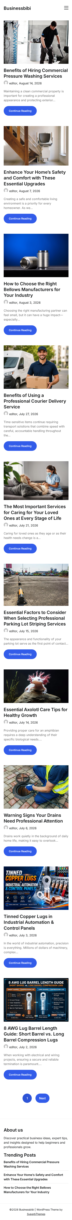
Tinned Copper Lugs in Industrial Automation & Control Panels (29, 922)
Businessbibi (17, 8)
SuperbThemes (36, 1214)
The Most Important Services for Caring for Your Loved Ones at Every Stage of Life (35, 512)
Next (42, 1098)
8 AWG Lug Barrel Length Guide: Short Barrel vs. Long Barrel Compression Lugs (34, 1034)
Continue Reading (20, 110)
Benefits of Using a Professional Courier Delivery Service (35, 401)
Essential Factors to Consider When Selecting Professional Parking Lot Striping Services (35, 618)
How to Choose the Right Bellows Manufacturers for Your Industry (32, 289)
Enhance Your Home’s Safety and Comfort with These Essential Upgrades (35, 177)
